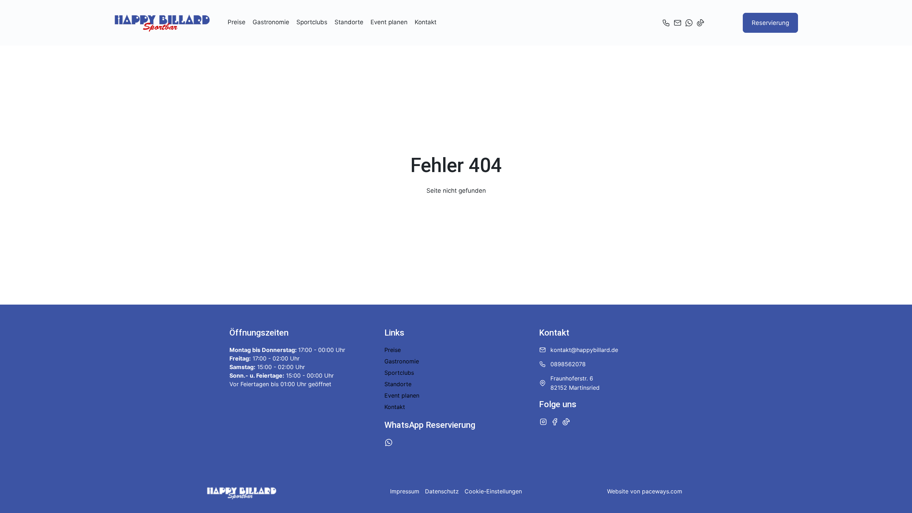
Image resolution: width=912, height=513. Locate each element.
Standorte (349, 22)
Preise (236, 22)
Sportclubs (311, 22)
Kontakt (425, 22)
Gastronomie (271, 22)
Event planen (389, 22)
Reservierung (770, 22)
